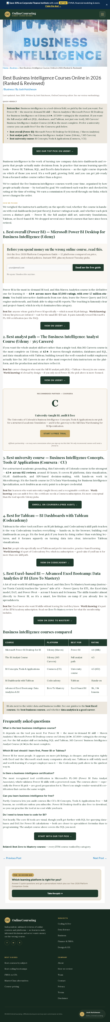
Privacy (61, 986)
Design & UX (64, 947)
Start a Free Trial (55, 433)
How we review (65, 969)
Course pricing (12, 986)
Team (60, 975)
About (61, 963)
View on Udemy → (55, 326)
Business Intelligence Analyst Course (27, 122)
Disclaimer (63, 998)
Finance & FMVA (65, 941)
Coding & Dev (64, 923)
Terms (61, 992)
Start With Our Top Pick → (55, 836)
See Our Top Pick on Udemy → (54, 151)
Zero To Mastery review (60, 609)
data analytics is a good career (78, 709)
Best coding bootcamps (16, 969)
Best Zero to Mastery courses (29, 846)
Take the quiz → (55, 893)
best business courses (33, 709)
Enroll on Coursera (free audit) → (55, 504)
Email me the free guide (88, 267)
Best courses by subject (16, 963)
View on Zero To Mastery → (55, 620)
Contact (61, 980)
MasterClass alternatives (16, 980)
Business (9, 89)
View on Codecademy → (55, 562)
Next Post (100, 858)
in (13, 942)
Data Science (64, 929)
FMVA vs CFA (11, 975)
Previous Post (12, 858)
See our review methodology (86, 95)
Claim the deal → (53, 6)
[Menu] (102, 14)
